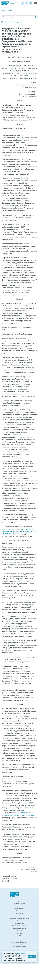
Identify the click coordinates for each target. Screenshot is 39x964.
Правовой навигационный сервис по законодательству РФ (19, 941)
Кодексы (19, 901)
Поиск (19, 935)
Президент (19, 911)
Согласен (31, 957)
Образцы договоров (19, 928)
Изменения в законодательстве (19, 918)
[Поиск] (22, 3)
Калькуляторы (19, 923)
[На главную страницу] (9, 3)
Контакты (19, 930)
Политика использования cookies (19, 949)
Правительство (19, 908)
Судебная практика (20, 903)
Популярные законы (19, 906)
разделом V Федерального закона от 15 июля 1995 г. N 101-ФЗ (19, 531)
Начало (4, 10)
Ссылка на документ (17, 22)
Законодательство (20, 916)
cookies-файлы (19, 953)
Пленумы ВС (19, 913)
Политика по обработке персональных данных (19, 945)
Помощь (19, 933)
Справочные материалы (19, 925)
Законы (10, 10)
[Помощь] (26, 3)
